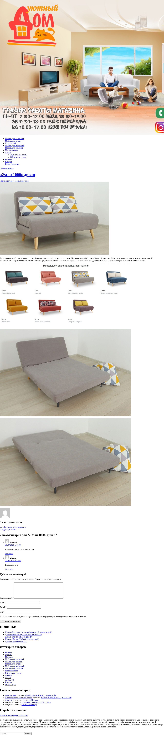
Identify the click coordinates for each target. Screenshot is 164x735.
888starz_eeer (10, 695)
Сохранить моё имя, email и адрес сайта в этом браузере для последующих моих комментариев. (44, 617)
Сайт (2, 612)
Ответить (9, 554)
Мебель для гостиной (14, 139)
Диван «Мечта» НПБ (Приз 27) (18, 637)
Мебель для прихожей (14, 145)
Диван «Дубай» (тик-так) (16, 641)
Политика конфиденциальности (14, 715)
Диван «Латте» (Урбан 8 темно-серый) (22, 639)
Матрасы (9, 657)
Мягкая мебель (11, 150)
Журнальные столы (18, 155)
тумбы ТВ (9, 680)
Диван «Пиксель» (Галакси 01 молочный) (23, 634)
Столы (8, 152)
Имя (2, 602)
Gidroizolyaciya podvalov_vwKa (18, 698)
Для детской (10, 143)
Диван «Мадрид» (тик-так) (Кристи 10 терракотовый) (28, 632)
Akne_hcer (9, 700)
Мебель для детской (13, 661)
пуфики (8, 675)
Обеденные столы (18, 157)
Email (3, 607)
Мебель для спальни (14, 148)
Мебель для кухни (13, 141)
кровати (8, 655)
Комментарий (7, 598)
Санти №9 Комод (30, 700)
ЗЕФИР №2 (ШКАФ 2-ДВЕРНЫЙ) (40, 695)
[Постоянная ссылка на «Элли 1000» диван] (54, 254)
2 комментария (22, 181)
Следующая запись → (9, 529)
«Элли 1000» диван (17, 174)
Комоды (8, 159)
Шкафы (8, 162)
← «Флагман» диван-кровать (12, 527)
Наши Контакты (12, 164)
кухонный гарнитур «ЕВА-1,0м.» (36, 702)
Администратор (7, 181)
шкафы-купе (10, 684)
